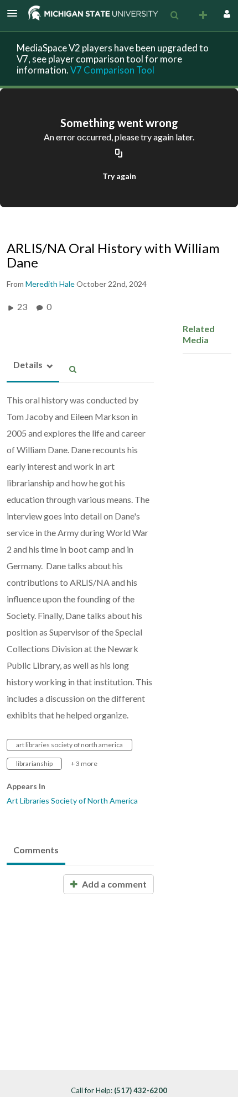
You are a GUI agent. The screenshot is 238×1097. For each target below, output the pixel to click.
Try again (119, 176)
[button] (15, 13)
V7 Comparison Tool (112, 70)
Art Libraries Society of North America (72, 800)
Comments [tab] (36, 849)
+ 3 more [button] (84, 763)
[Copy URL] (119, 154)
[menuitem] (174, 15)
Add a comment (113, 884)
